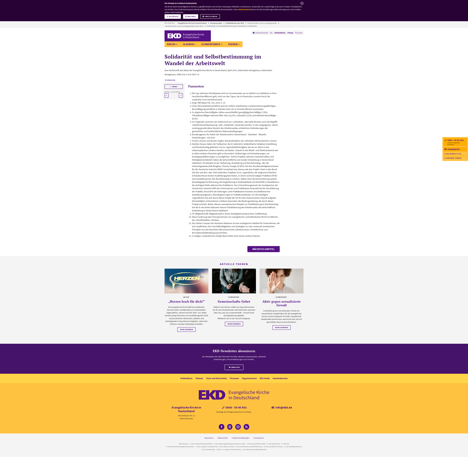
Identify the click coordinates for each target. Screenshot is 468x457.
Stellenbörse (186, 378)
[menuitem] (260, 32)
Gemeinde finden (453, 158)
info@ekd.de (453, 149)
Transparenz (258, 438)
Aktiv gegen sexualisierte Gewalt (281, 303)
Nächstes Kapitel (263, 249)
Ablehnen (191, 16)
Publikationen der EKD (234, 23)
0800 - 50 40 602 (455, 140)
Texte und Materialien (216, 378)
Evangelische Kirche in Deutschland (192, 23)
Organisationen (249, 378)
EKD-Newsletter (453, 154)
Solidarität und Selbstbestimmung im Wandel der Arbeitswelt (232, 26)
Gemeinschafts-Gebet (234, 301)
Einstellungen (211, 16)
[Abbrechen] (301, 3)
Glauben (188, 44)
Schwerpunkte (216, 23)
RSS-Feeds (265, 378)
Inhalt (174, 86)
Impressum (209, 438)
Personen (234, 378)
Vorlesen (171, 80)
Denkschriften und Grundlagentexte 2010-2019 (184, 26)
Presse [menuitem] (290, 32)
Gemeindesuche (280, 378)
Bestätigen (173, 16)
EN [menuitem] (271, 32)
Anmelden (235, 367)
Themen (233, 44)
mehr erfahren (186, 329)
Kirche (171, 44)
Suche (299, 32)
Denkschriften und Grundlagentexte (262, 23)
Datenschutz (244, 9)
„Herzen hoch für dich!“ (186, 301)
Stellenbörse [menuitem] (279, 32)
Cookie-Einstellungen (240, 438)
